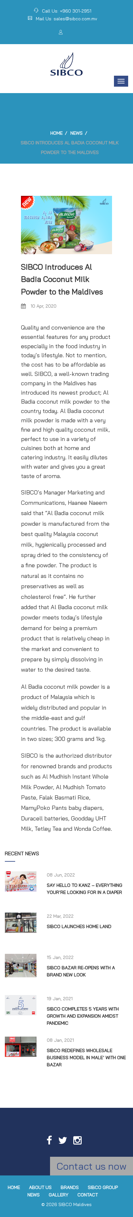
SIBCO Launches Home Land (79, 926)
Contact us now (91, 1166)
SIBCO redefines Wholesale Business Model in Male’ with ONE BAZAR (86, 1058)
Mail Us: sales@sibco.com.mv (66, 19)
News (76, 133)
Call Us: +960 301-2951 (66, 11)
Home (56, 133)
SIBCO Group (103, 1187)
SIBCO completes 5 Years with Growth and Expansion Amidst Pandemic (83, 1016)
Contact (87, 1195)
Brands (70, 1187)
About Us (40, 1187)
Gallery (58, 1195)
